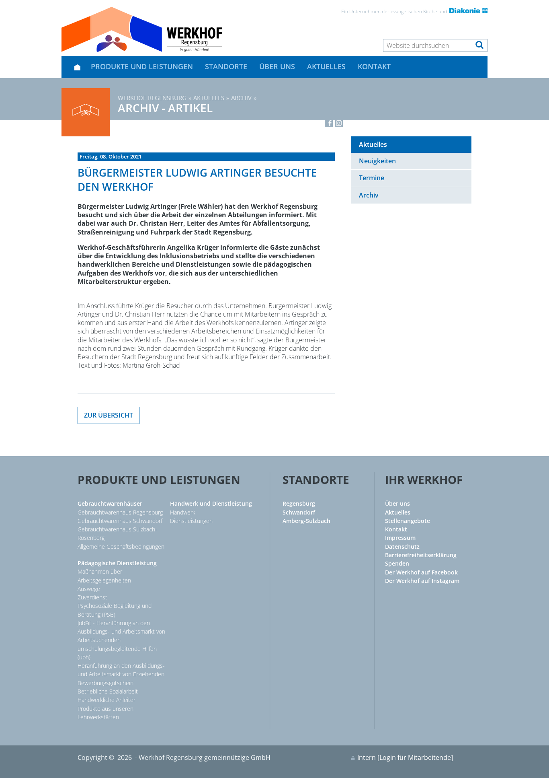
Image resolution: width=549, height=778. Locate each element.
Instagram (339, 123)
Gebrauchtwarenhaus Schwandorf (120, 521)
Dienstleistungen (191, 521)
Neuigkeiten (377, 160)
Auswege (89, 589)
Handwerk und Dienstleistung (211, 503)
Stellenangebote (407, 521)
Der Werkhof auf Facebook (421, 572)
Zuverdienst (92, 597)
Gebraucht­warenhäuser (110, 503)
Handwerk (182, 512)
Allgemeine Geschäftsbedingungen (121, 546)
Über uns (277, 66)
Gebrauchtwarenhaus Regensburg (120, 512)
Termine (371, 177)
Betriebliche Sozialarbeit (108, 691)
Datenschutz (402, 546)
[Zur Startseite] (141, 29)
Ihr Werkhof (424, 479)
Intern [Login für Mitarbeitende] (405, 757)
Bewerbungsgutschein (105, 683)
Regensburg (299, 503)
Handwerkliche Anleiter (106, 700)
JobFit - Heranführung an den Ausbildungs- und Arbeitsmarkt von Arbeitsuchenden (121, 631)
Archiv (241, 98)
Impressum (400, 537)
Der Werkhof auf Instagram (422, 581)
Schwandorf (299, 512)
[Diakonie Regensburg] (468, 11)
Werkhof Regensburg (152, 98)
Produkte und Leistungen (142, 66)
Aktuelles (326, 66)
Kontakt (374, 66)
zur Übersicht (108, 415)
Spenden (397, 563)
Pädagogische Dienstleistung (117, 563)
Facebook (329, 123)
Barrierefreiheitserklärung (421, 555)
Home (77, 67)
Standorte (226, 66)
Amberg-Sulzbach (306, 521)
